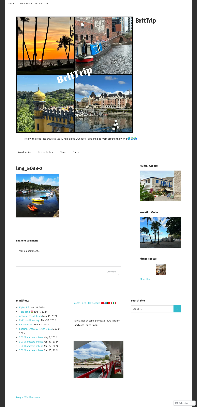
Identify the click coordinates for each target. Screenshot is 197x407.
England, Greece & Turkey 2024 (35, 329)
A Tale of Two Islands (30, 316)
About (11, 3)
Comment (111, 271)
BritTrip (145, 20)
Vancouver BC (26, 324)
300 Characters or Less (31, 337)
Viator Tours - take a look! (87, 303)
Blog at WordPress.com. (28, 397)
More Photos (146, 279)
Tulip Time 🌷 (26, 312)
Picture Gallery (41, 3)
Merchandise (26, 3)
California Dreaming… (30, 320)
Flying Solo (24, 307)
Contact (77, 152)
